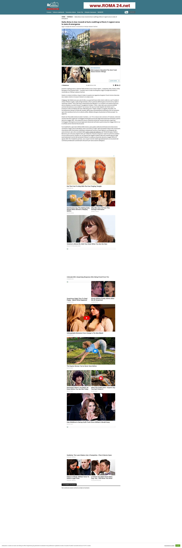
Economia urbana (71, 12)
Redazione (66, 85)
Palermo (65, 100)
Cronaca (49, 12)
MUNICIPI (100, 12)
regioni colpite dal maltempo (93, 132)
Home (63, 17)
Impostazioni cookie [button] (169, 545)
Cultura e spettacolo (58, 12)
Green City (80, 12)
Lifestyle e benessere (90, 12)
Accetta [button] (177, 545)
